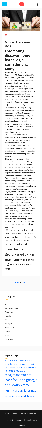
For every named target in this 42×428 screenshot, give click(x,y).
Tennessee (9, 312)
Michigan (8, 324)
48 (18, 282)
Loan (7, 335)
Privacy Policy (29, 420)
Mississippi (9, 339)
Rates (7, 320)
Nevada (8, 316)
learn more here (11, 126)
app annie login (24, 390)
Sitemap (21, 425)
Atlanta (8, 304)
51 (26, 282)
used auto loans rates (23, 240)
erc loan (11, 268)
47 (16, 282)
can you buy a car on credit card (22, 264)
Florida (7, 331)
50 (24, 282)
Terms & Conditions (14, 420)
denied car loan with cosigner (21, 237)
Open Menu (4, 4)
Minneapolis (9, 327)
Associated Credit (11, 308)
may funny (13, 259)
